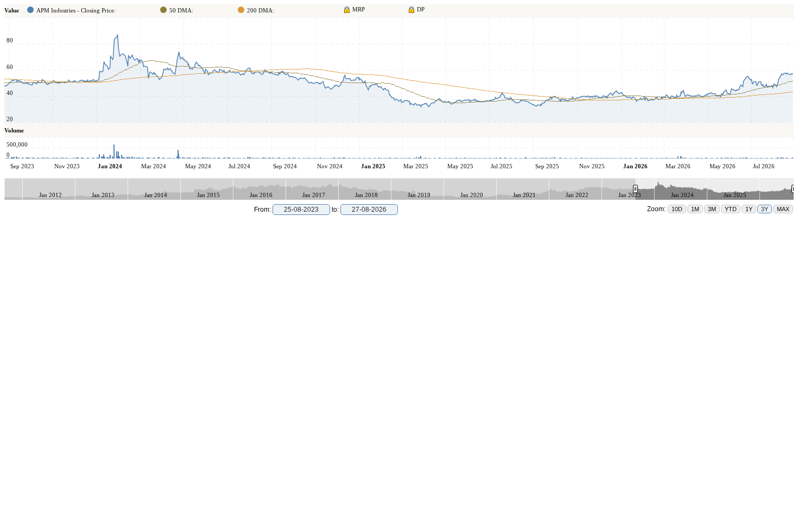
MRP (358, 9)
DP (421, 9)
